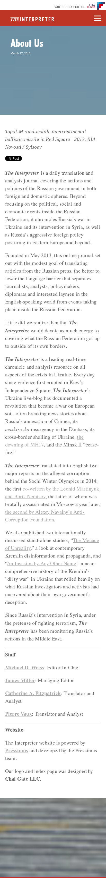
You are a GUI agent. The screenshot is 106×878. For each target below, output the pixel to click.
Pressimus (16, 750)
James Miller (20, 680)
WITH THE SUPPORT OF (70, 7)
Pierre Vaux (18, 713)
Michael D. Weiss (24, 667)
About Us (27, 43)
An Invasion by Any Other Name (41, 563)
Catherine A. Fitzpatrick (33, 693)
